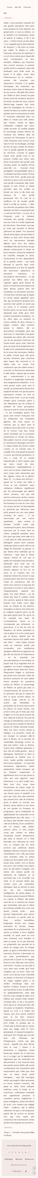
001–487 (18, 7)
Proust (9, 7)
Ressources (29, 1159)
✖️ (26, 1171)
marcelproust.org (20, 1165)
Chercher (27, 7)
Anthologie (8, 1159)
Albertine (19, 1159)
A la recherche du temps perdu (19, 1146)
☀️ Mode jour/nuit (16, 1171)
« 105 (6, 18)
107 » (10, 18)
